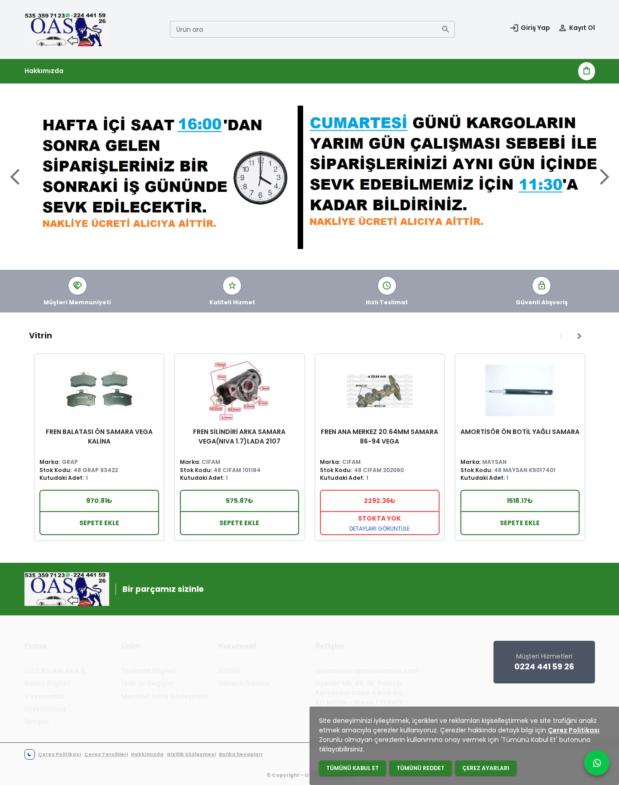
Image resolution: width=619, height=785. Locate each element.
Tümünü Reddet (421, 768)
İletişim (36, 721)
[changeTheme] (29, 754)
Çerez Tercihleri (106, 754)
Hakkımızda (43, 70)
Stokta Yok (379, 522)
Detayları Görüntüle (379, 528)
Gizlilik (229, 670)
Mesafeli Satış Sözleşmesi (164, 696)
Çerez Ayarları (485, 768)
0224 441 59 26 (544, 666)
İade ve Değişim (147, 683)
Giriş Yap (535, 27)
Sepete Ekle (99, 522)
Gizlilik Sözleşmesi (191, 754)
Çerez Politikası (59, 754)
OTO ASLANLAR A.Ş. (55, 670)
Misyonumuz (45, 708)
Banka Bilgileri (47, 683)
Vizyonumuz (44, 696)
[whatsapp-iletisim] (596, 762)
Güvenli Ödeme (243, 683)
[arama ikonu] (445, 29)
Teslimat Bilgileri (149, 670)
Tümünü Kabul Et (352, 768)
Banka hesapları (241, 754)
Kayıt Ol (582, 27)
